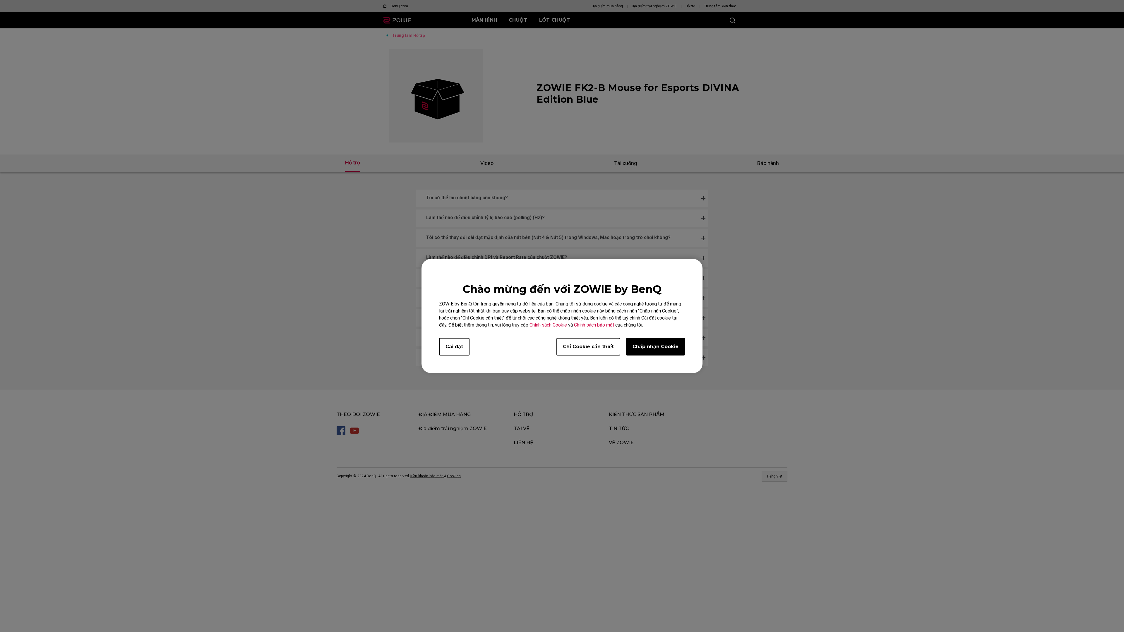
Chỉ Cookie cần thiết (588, 346)
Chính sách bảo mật (594, 325)
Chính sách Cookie (548, 325)
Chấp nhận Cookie (655, 346)
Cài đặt (454, 346)
